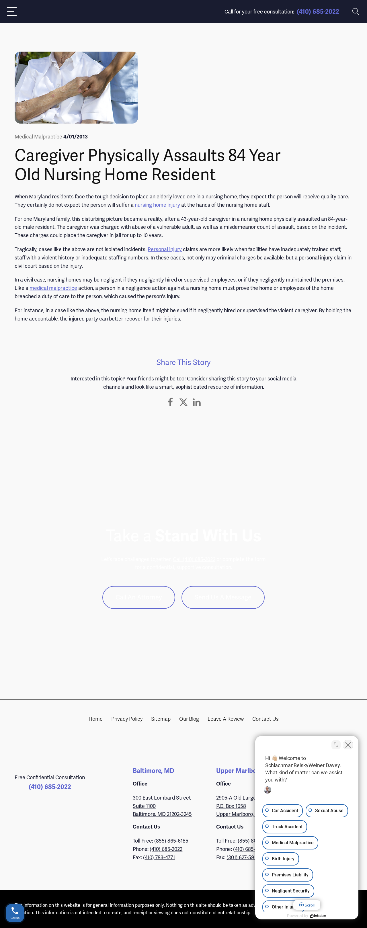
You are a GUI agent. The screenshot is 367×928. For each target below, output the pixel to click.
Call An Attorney (139, 597)
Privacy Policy (126, 719)
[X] (183, 402)
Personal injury (165, 249)
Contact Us (265, 719)
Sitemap (161, 719)
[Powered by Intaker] (318, 916)
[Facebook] (170, 402)
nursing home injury (157, 205)
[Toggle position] (336, 744)
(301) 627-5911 (242, 857)
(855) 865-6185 (171, 840)
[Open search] (356, 11)
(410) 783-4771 (159, 857)
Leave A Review (226, 719)
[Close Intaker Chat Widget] (348, 744)
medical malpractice (53, 288)
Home (96, 719)
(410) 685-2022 (318, 11)
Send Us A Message (223, 597)
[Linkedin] (196, 402)
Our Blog (189, 719)
